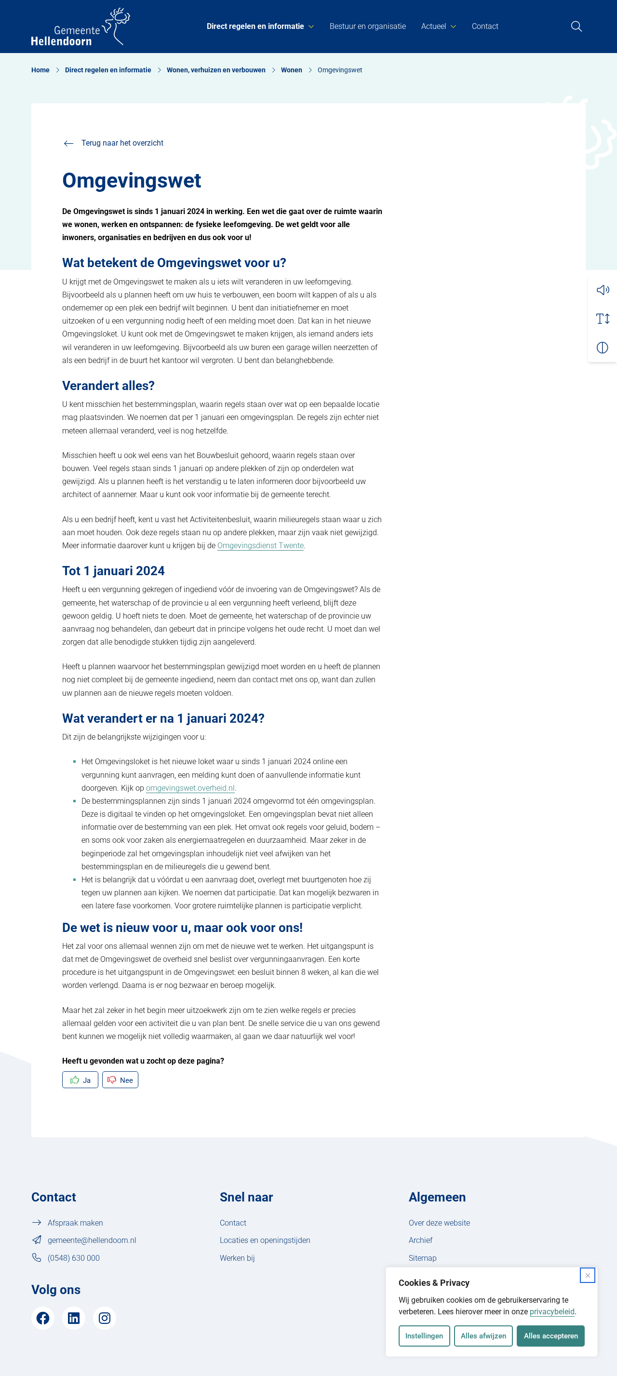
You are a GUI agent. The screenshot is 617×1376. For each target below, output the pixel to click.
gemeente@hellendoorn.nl (92, 1240)
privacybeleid (552, 1311)
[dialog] (492, 1312)
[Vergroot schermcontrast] (602, 347)
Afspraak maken (75, 1223)
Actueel (433, 26)
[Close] (587, 1275)
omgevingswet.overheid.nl (190, 788)
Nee (126, 1080)
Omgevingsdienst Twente (260, 545)
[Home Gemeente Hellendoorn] (80, 26)
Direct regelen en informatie (255, 26)
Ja (87, 1080)
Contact (485, 26)
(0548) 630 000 (74, 1258)
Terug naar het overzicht (122, 143)
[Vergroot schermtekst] (602, 318)
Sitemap (423, 1258)
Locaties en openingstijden (265, 1240)
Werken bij (237, 1258)
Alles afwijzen (483, 1336)
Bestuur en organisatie (368, 26)
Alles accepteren (551, 1336)
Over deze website (439, 1223)
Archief (420, 1240)
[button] (602, 289)
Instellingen (424, 1336)
